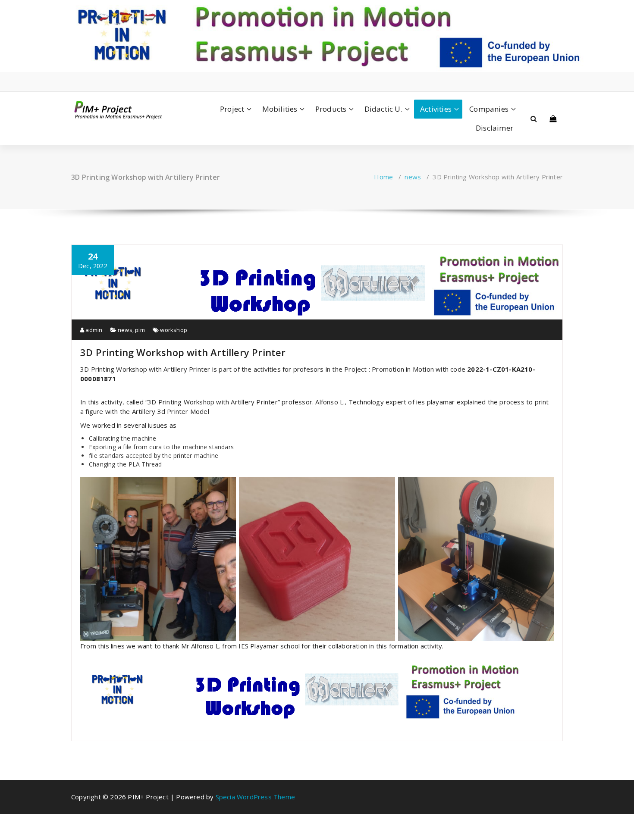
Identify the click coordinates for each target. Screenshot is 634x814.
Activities (436, 109)
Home (383, 176)
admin (93, 330)
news (413, 176)
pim (140, 330)
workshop (173, 330)
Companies (488, 109)
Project (232, 109)
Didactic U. (383, 109)
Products (331, 109)
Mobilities (280, 109)
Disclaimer (494, 128)
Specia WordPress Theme (255, 796)
